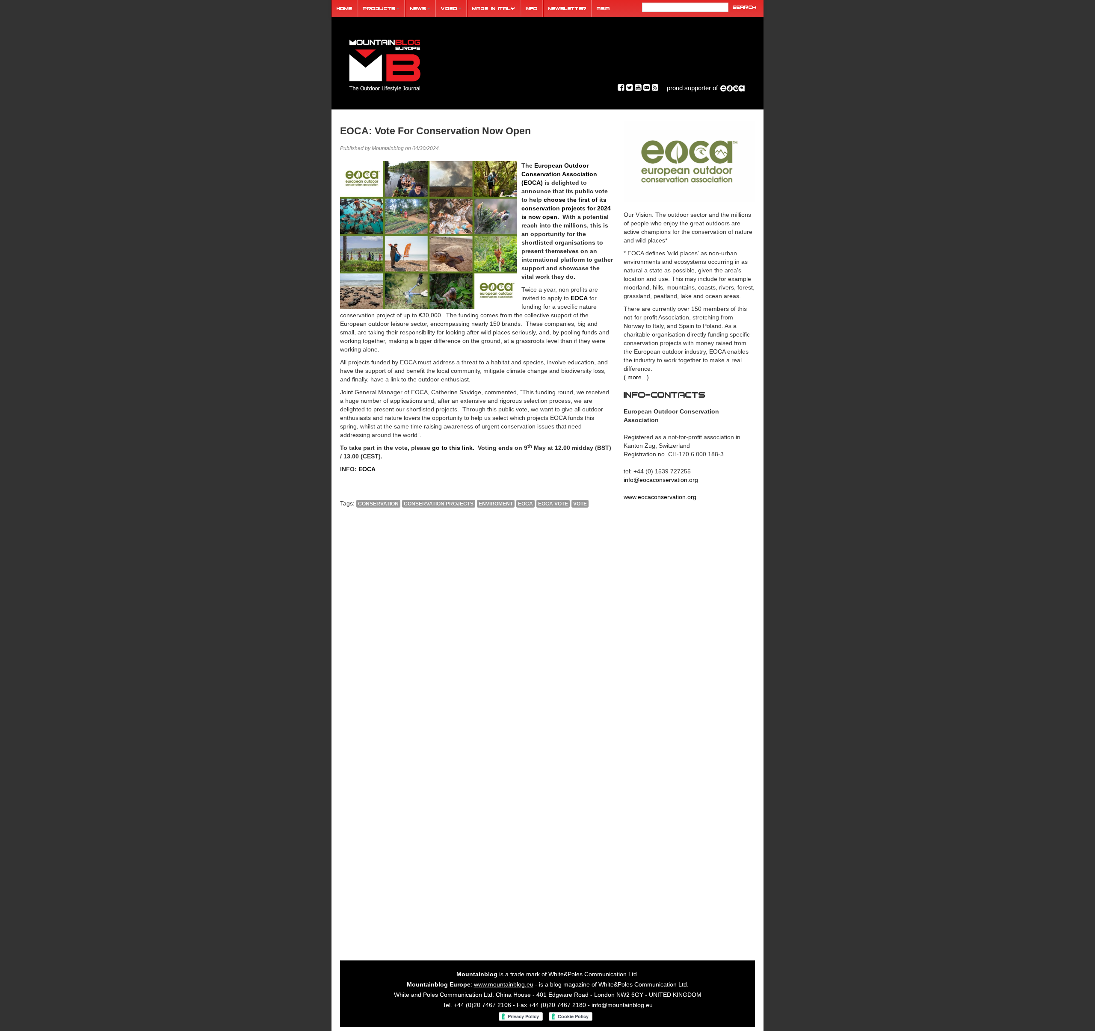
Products (379, 8)
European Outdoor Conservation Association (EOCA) (559, 174)
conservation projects (439, 504)
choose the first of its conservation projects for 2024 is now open (566, 208)
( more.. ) (636, 377)
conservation (378, 504)
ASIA (603, 8)
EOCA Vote (553, 504)
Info (532, 8)
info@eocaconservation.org (661, 479)
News (418, 8)
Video (449, 8)
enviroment (496, 504)
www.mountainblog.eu (503, 984)
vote (580, 504)
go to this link (452, 447)
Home (344, 8)
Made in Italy (493, 8)
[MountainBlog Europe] (385, 63)
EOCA (579, 298)
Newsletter (567, 8)
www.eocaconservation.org (660, 496)
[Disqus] (476, 630)
